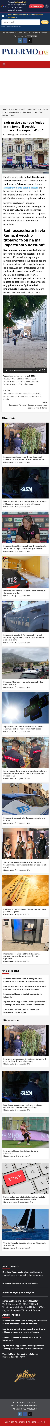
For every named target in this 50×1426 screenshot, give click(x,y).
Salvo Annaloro (10, 1156)
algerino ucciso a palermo (18, 376)
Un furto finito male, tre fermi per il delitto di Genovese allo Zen (24, 591)
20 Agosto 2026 (21, 462)
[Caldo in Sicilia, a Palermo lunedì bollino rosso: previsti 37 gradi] (25, 890)
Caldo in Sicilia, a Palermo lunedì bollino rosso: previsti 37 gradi (24, 910)
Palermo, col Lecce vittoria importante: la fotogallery (22, 995)
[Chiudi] (6, 6)
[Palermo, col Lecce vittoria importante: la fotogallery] (25, 1132)
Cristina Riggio (10, 135)
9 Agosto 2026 (21, 914)
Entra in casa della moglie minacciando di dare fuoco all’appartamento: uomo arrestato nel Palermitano (25, 773)
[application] (25, 334)
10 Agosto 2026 (21, 870)
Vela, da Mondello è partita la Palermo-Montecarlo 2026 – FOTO (21, 1010)
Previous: (22, 394)
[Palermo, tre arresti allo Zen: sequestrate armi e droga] (25, 799)
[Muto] (39, 370)
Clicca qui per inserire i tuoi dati (11, 26)
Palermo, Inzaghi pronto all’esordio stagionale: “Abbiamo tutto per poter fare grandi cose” (24, 547)
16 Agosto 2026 (21, 551)
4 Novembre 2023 (24, 135)
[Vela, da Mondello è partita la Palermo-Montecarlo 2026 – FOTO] (25, 1224)
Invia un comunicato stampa (35, 32)
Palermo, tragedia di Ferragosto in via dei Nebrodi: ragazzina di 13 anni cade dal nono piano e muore (23, 637)
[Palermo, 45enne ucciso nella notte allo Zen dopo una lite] (25, 663)
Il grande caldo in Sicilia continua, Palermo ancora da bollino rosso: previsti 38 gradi (23, 727)
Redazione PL (9, 462)
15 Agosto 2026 (21, 643)
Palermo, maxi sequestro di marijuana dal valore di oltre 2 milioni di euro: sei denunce (23, 458)
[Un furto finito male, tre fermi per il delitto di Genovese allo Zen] (25, 572)
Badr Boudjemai (23, 379)
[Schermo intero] (43, 370)
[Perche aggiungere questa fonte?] (47, 6)
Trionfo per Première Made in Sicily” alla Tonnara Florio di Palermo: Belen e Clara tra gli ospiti (24, 864)
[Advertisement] (25, 87)
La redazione (8, 32)
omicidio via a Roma (25, 384)
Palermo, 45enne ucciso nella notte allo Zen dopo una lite (23, 683)
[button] (25, 334)
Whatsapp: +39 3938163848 (25, 36)
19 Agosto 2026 (24, 1202)
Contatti (18, 32)
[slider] (23, 370)
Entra (45, 22)
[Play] (6, 370)
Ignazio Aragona (26, 1292)
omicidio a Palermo (25, 381)
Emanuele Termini (11, 1202)
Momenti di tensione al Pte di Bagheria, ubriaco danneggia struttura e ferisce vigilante (21, 956)
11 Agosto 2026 (21, 732)
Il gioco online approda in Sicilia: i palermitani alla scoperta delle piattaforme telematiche (24, 1003)
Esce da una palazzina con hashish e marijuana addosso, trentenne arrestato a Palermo (24, 502)
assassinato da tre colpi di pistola (20, 187)
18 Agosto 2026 (23, 1248)
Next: (28, 405)
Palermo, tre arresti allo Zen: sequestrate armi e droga (24, 819)
